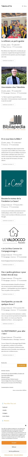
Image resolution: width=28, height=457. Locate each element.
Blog (4, 47)
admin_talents (6, 45)
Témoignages (6, 93)
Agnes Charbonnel (7, 205)
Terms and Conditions (18, 454)
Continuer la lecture (9, 61)
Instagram (5, 413)
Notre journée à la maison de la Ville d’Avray (11, 382)
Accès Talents (6, 416)
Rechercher (4, 362)
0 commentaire (18, 47)
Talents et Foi (6, 6)
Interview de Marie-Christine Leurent (9, 379)
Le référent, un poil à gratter (12, 41)
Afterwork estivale (5, 377)
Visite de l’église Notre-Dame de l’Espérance (11, 381)
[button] (25, 425)
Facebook (5, 407)
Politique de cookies (8, 454)
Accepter (14, 442)
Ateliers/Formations (8, 339)
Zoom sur (8, 47)
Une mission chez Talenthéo (13, 87)
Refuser (14, 447)
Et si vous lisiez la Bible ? (11, 139)
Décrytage (16, 339)
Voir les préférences (14, 451)
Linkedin (5, 410)
